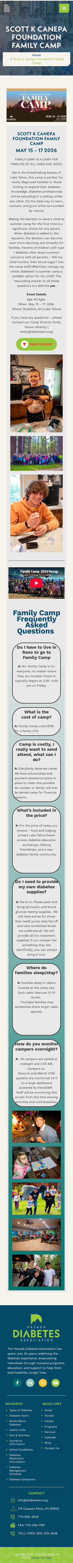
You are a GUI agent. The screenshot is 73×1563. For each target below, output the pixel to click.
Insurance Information (17, 1442)
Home (48, 1410)
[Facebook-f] (17, 1383)
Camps (49, 1421)
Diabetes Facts (18, 1415)
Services (50, 1431)
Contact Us (52, 1448)
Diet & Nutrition (19, 1435)
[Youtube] (55, 1383)
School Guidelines (21, 1449)
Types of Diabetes (20, 1410)
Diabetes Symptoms (22, 1479)
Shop (48, 1442)
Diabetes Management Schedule (17, 1470)
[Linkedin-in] (30, 1383)
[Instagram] (43, 1383)
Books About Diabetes (17, 1423)
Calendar (50, 1437)
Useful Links (17, 1429)
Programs (51, 1426)
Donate (49, 1415)
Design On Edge (41, 1557)
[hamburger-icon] (64, 8)
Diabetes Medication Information (17, 1458)
